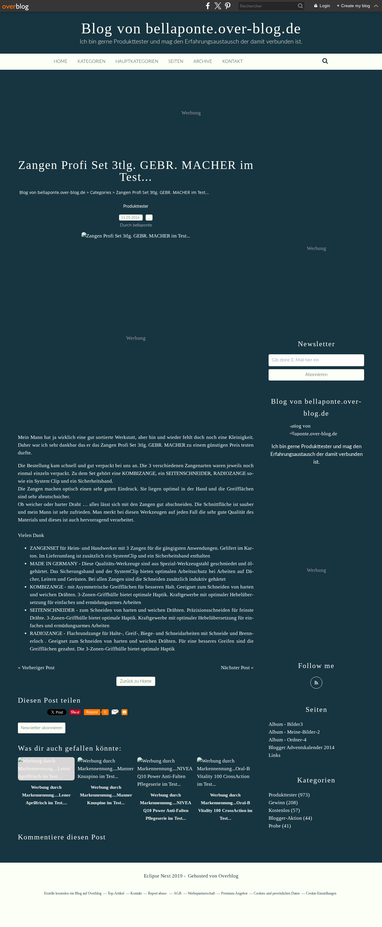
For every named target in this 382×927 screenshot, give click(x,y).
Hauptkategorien (136, 61)
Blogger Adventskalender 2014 (302, 747)
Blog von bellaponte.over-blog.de (191, 28)
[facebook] (208, 5)
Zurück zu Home (136, 681)
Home (60, 61)
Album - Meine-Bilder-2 (294, 732)
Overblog (228, 876)
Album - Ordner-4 (287, 740)
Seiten (175, 61)
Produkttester (135, 206)
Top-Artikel (116, 893)
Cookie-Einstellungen (321, 893)
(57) (284, 810)
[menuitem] (60, 62)
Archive (202, 61)
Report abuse (157, 893)
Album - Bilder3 (286, 724)
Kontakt (232, 61)
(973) (289, 795)
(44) (290, 818)
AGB (177, 893)
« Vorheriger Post (36, 667)
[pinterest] (227, 5)
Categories (100, 192)
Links (275, 755)
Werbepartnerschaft (201, 893)
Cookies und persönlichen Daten (277, 893)
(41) (280, 826)
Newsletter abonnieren (41, 728)
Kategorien (91, 61)
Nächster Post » (237, 667)
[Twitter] (217, 5)
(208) (283, 802)
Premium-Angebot (234, 893)
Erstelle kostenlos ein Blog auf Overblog (72, 893)
